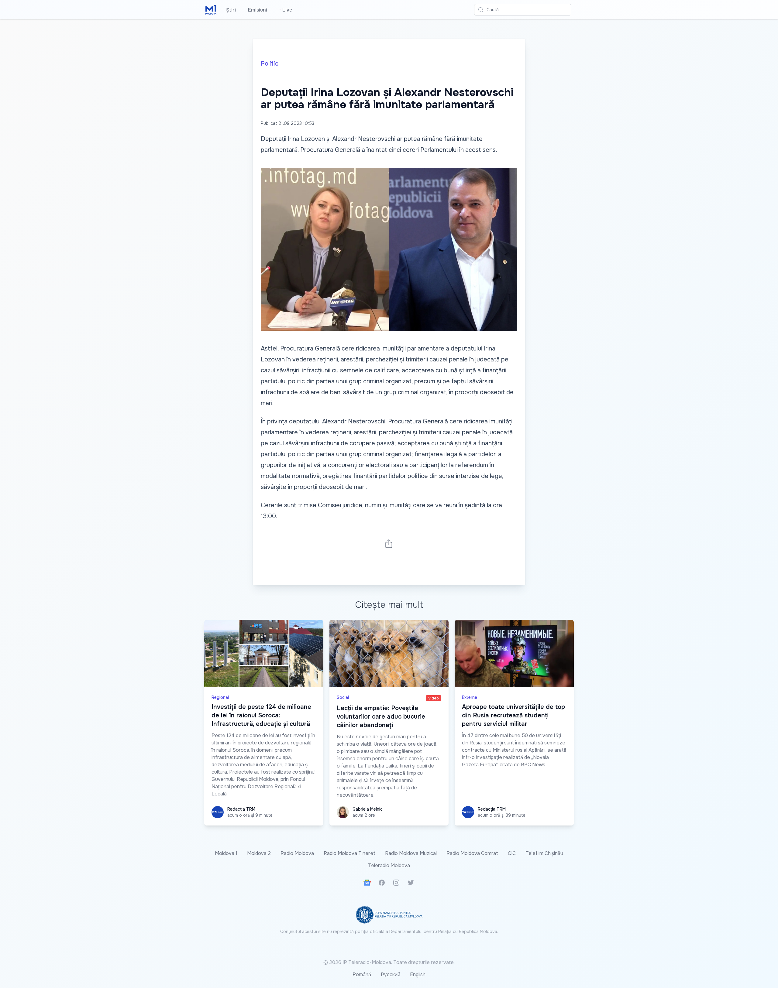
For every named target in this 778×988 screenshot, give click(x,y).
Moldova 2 (259, 853)
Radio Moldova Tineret (349, 853)
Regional (220, 697)
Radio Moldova (297, 853)
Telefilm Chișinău (544, 853)
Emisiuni (257, 10)
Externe (469, 697)
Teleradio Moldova (389, 865)
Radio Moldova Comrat (472, 853)
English (417, 974)
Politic (269, 63)
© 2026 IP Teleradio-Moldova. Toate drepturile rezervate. (389, 962)
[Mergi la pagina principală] (211, 10)
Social (343, 697)
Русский (390, 974)
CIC (512, 853)
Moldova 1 (226, 853)
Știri (231, 10)
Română (362, 974)
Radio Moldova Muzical (411, 853)
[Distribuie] (389, 543)
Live (285, 10)
